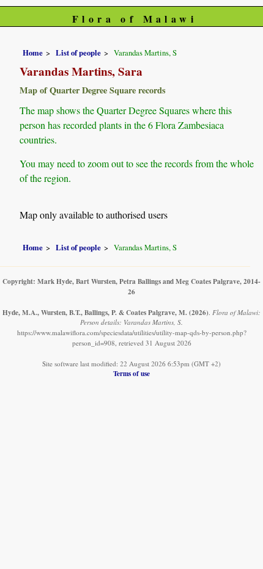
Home (33, 52)
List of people (78, 52)
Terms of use (131, 373)
